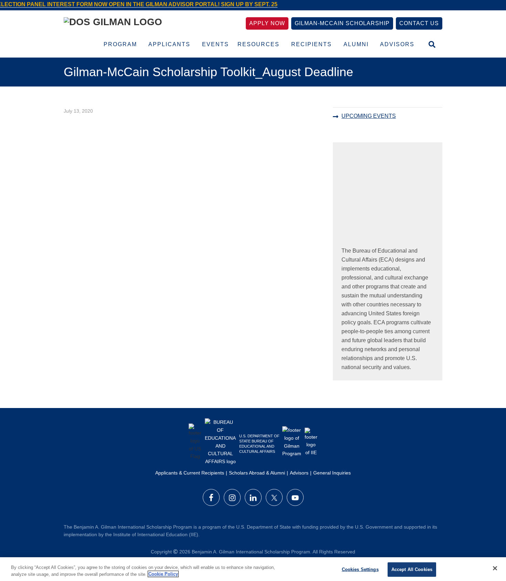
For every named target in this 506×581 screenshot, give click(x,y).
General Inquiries (332, 473)
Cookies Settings (360, 569)
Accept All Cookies (411, 569)
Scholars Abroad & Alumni (257, 473)
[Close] (495, 568)
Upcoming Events (368, 116)
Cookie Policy (163, 574)
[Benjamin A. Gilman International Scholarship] (113, 23)
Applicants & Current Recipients (189, 473)
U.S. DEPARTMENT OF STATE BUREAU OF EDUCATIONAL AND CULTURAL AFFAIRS (259, 443)
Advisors (299, 473)
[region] (253, 569)
